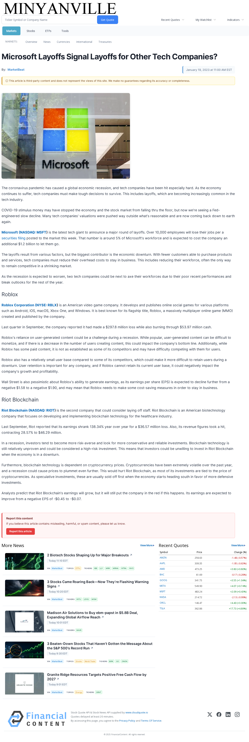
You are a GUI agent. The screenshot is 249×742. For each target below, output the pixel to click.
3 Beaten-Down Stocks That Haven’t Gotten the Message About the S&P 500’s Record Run (100, 646)
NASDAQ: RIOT (42, 410)
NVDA (163, 597)
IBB (95, 568)
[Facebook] (219, 718)
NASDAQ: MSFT (33, 232)
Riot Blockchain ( (16, 410)
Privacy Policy (127, 720)
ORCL (163, 602)
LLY (101, 568)
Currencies (63, 42)
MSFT (162, 591)
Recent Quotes (170, 20)
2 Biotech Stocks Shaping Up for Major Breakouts (89, 555)
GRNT (98, 692)
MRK (108, 568)
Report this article (20, 531)
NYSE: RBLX (46, 305)
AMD (162, 569)
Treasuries (105, 42)
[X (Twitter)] (210, 718)
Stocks (31, 31)
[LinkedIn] (228, 718)
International (84, 42)
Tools (65, 31)
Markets (11, 31)
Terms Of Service (151, 720)
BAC (162, 574)
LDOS (86, 599)
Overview (31, 42)
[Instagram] (237, 718)
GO (117, 661)
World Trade (90, 661)
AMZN (163, 557)
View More (146, 545)
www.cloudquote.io (136, 712)
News (47, 42)
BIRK (111, 661)
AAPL (162, 563)
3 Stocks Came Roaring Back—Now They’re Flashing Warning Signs (98, 584)
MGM (94, 599)
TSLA (162, 608)
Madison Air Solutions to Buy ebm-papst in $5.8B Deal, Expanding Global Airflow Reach (92, 615)
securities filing (13, 238)
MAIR (78, 630)
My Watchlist (204, 20)
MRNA (115, 568)
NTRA (123, 568)
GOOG (163, 580)
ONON (124, 661)
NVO (131, 568)
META (163, 585)
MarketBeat (57, 568)
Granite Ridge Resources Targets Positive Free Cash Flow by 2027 (96, 677)
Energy (79, 692)
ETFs (48, 31)
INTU (78, 599)
